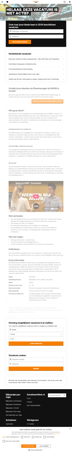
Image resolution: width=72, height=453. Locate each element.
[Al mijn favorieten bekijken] (7, 2)
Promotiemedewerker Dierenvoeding (20, 69)
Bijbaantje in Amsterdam (14, 401)
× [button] (70, 428)
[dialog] (36, 440)
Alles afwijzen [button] (44, 446)
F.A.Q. (28, 398)
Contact (29, 402)
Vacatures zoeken (19, 42)
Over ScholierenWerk (33, 405)
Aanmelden (9, 424)
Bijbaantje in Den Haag (13, 411)
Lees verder (57, 434)
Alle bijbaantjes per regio (14, 415)
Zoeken (36, 369)
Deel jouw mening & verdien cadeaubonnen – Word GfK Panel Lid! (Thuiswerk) (34, 59)
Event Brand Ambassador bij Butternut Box (22, 64)
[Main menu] (2, 2)
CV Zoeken (30, 424)
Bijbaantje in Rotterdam (13, 404)
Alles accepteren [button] (28, 446)
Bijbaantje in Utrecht (12, 408)
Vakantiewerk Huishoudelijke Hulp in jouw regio (24, 74)
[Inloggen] (69, 2)
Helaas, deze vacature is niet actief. (47, 101)
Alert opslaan (36, 343)
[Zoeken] (65, 2)
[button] (36, 450)
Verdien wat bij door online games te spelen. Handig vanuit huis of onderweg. (34, 79)
